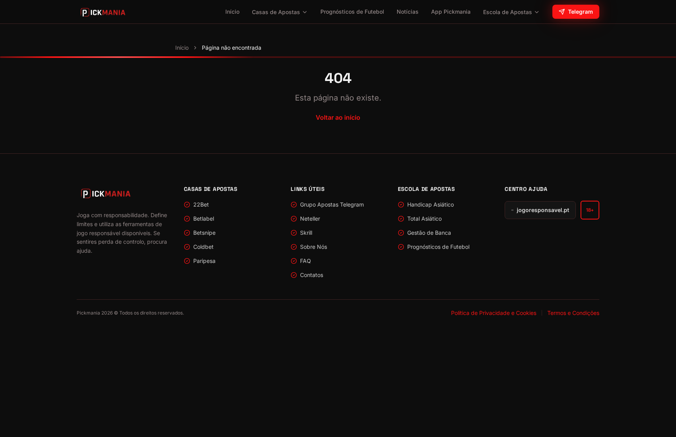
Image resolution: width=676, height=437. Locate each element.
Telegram (580, 11)
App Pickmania (451, 11)
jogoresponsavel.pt (543, 210)
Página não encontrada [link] (231, 47)
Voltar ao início (338, 117)
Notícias (408, 11)
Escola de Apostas (507, 12)
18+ (590, 210)
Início (232, 11)
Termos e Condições (573, 312)
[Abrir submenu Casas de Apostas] (305, 12)
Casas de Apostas (276, 12)
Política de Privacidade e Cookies (493, 312)
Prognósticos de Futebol (352, 11)
